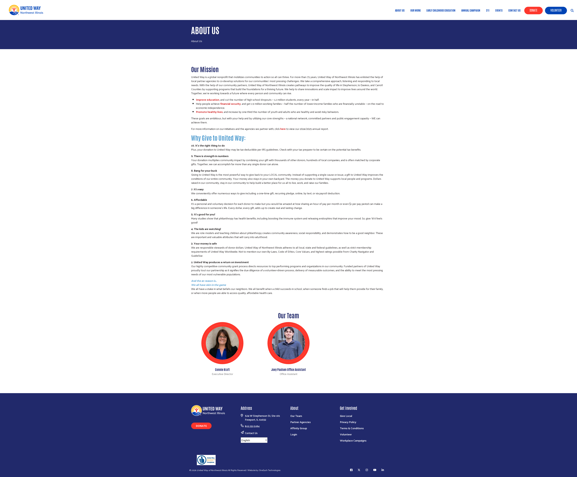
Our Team (296, 415)
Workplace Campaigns (353, 440)
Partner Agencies (300, 422)
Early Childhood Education (440, 10)
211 (487, 10)
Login (293, 434)
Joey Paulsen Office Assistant (288, 369)
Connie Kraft (222, 369)
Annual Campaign (470, 10)
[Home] (27, 10)
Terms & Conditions (352, 428)
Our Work (415, 10)
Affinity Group (298, 428)
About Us (400, 10)
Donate (533, 10)
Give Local (346, 415)
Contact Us (514, 10)
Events (498, 10)
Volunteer (556, 10)
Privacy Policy (348, 422)
